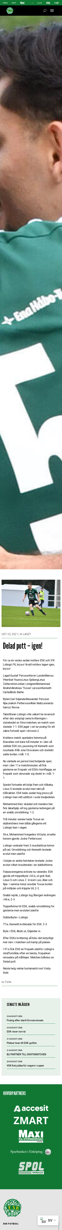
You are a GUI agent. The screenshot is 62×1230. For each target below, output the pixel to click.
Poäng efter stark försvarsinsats (25, 1020)
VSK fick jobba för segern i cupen (25, 1065)
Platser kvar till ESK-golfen (22, 1043)
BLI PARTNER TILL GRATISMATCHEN (26, 1054)
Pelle (8, 982)
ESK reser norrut (16, 1031)
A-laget (25, 634)
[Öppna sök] (44, 10)
